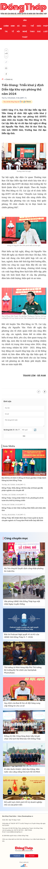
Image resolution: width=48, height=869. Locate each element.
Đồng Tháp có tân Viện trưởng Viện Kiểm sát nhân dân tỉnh (24, 509)
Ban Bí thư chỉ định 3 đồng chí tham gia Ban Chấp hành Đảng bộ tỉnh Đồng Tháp (24, 479)
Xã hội (18, 29)
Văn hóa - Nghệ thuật (25, 28)
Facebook (17, 856)
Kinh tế (13, 29)
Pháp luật (45, 29)
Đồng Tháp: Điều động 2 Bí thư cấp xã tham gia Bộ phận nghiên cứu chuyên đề (22, 489)
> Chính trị (8, 79)
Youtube (31, 856)
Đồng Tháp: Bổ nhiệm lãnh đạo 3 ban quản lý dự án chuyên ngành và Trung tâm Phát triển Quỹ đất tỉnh (22, 519)
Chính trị (6, 29)
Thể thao (32, 29)
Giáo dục (39, 29)
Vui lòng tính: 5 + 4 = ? (11, 430)
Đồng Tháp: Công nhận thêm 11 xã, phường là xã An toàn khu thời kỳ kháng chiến (23, 499)
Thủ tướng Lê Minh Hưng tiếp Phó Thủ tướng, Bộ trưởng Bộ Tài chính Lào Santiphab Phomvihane (23, 670)
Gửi (24, 436)
